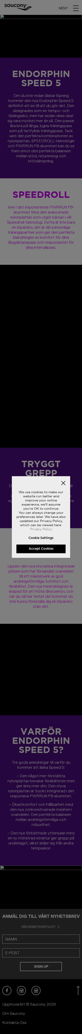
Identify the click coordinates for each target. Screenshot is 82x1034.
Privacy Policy (41, 529)
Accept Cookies (41, 548)
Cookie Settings (41, 538)
